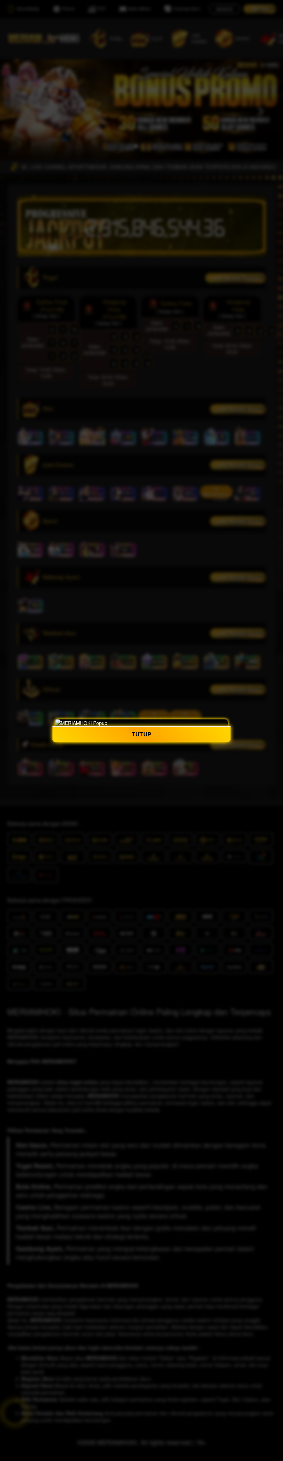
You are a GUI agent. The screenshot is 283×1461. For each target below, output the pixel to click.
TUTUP (141, 734)
